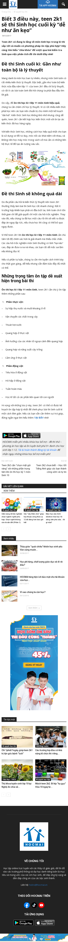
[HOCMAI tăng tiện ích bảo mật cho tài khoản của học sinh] (9, 580)
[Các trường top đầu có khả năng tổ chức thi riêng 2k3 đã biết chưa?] (51, 737)
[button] (63, 4)
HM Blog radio (42, 746)
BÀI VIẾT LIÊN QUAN (13, 486)
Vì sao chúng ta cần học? (33, 592)
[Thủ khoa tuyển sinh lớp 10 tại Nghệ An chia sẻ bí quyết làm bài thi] (17, 770)
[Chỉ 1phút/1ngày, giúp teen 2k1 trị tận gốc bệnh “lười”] (17, 737)
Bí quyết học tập (31, 510)
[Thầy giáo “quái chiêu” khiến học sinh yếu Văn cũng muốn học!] (9, 550)
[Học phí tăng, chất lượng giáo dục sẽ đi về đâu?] (9, 565)
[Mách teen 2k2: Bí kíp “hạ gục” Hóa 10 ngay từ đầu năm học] (51, 770)
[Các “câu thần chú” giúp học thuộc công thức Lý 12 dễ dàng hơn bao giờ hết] (34, 504)
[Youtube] (41, 905)
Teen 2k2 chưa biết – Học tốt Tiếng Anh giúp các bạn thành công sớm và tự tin (51, 468)
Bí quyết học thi (9, 510)
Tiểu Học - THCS (9, 779)
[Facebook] (27, 905)
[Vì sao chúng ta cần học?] (9, 596)
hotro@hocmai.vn (38, 884)
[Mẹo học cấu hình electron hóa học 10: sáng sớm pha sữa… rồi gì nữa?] (56, 504)
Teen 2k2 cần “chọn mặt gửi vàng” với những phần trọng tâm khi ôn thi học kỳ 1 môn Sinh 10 (16, 470)
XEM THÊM (9, 490)
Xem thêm (32, 607)
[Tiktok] (34, 905)
